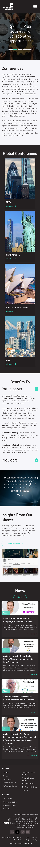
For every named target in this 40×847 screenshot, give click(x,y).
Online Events (7, 779)
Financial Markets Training (28, 779)
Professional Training (10, 786)
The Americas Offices (10, 802)
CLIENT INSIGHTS (13, 543)
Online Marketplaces (9, 783)
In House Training (28, 783)
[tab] (11, 49)
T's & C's (13, 839)
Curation (25, 790)
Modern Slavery (34, 839)
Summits (6, 772)
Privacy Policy (19, 839)
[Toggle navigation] (35, 6)
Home (4, 837)
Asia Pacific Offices (9, 805)
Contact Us (6, 809)
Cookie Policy (27, 839)
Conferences (7, 776)
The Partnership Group (29, 787)
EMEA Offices (7, 799)
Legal (9, 837)
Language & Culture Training (28, 774)
